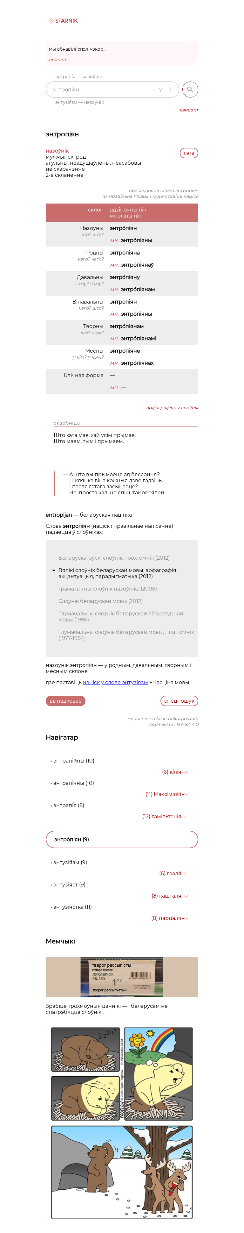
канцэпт (189, 110)
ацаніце (58, 59)
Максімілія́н (169, 794)
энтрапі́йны (69, 761)
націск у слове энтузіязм (115, 682)
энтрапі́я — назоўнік (78, 77)
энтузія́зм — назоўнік (79, 102)
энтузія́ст (65, 885)
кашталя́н (172, 896)
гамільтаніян (168, 817)
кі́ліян (177, 772)
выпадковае (66, 701)
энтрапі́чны (68, 783)
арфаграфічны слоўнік (172, 408)
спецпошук (179, 701)
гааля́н (176, 874)
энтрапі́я (65, 805)
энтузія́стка (68, 907)
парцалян (172, 918)
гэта (189, 153)
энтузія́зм (66, 862)
